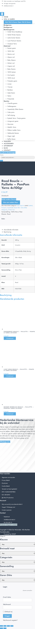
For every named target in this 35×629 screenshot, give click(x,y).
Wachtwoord (7, 604)
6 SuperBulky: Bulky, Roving (23, 251)
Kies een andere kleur (10, 202)
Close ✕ (2, 536)
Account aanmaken (27, 590)
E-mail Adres (7, 597)
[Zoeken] (1, 160)
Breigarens (7, 25)
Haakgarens (8, 27)
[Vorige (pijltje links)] (1, 628)
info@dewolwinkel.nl (6, 438)
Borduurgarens (9, 29)
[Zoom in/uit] (1, 626)
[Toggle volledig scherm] (4, 626)
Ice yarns (17, 245)
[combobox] (17, 157)
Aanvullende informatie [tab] (11, 230)
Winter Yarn (11, 210)
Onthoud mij (8, 612)
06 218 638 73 (5, 436)
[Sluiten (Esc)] (11, 626)
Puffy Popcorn (20, 205)
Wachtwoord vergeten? (10, 620)
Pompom (4, 208)
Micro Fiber (18, 270)
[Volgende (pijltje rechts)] (4, 628)
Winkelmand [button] (9, 338)
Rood (16, 282)
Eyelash (30, 205)
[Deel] (8, 626)
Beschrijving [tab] (7, 232)
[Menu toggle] (2, 14)
